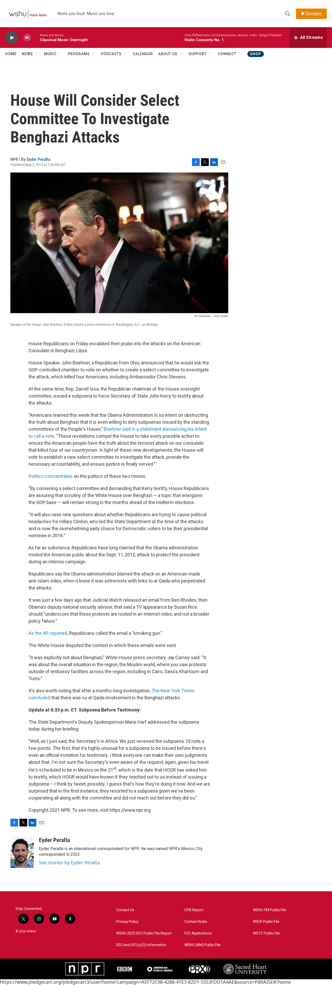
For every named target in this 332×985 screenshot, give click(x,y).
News (27, 54)
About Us (167, 54)
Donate (314, 13)
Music (50, 54)
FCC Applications (198, 933)
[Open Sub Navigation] (37, 54)
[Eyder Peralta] (22, 852)
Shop (255, 54)
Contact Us (125, 910)
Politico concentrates (51, 476)
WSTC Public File (266, 933)
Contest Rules (195, 922)
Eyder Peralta (38, 159)
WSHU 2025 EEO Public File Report (144, 933)
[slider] (35, 37)
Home (11, 54)
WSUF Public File (266, 922)
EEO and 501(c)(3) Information (141, 945)
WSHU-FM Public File (269, 910)
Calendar (143, 54)
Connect (227, 54)
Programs (79, 54)
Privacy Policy (127, 922)
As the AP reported (48, 633)
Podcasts (111, 54)
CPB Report (193, 910)
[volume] (27, 38)
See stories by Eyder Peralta (69, 862)
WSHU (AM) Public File (202, 945)
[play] (12, 38)
